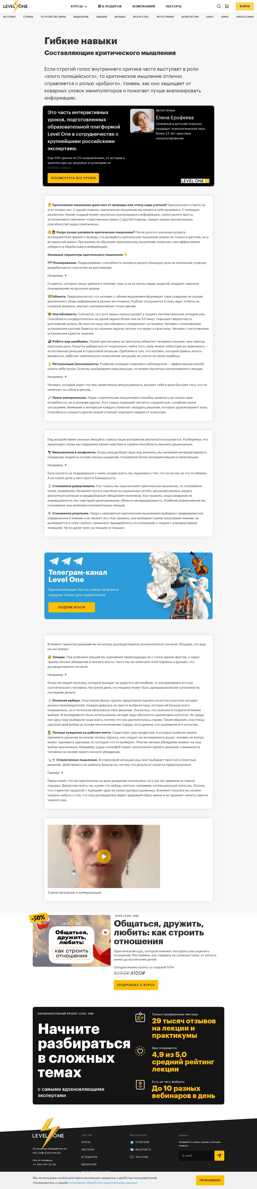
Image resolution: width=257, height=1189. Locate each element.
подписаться (71, 607)
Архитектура (190, 17)
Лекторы (173, 6)
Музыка (120, 17)
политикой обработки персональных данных (103, 1182)
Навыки (101, 17)
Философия (245, 17)
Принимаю (210, 1180)
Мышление (81, 17)
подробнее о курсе (136, 985)
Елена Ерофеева (175, 117)
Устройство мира (53, 17)
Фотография (165, 17)
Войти (245, 6)
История (9, 17)
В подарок (112, 6)
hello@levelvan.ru (47, 1152)
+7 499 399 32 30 (44, 1164)
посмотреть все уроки (73, 178)
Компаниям (144, 6)
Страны (28, 17)
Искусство (141, 17)
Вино (225, 17)
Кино (210, 17)
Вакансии (89, 1164)
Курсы (77, 6)
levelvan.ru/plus (59, 167)
